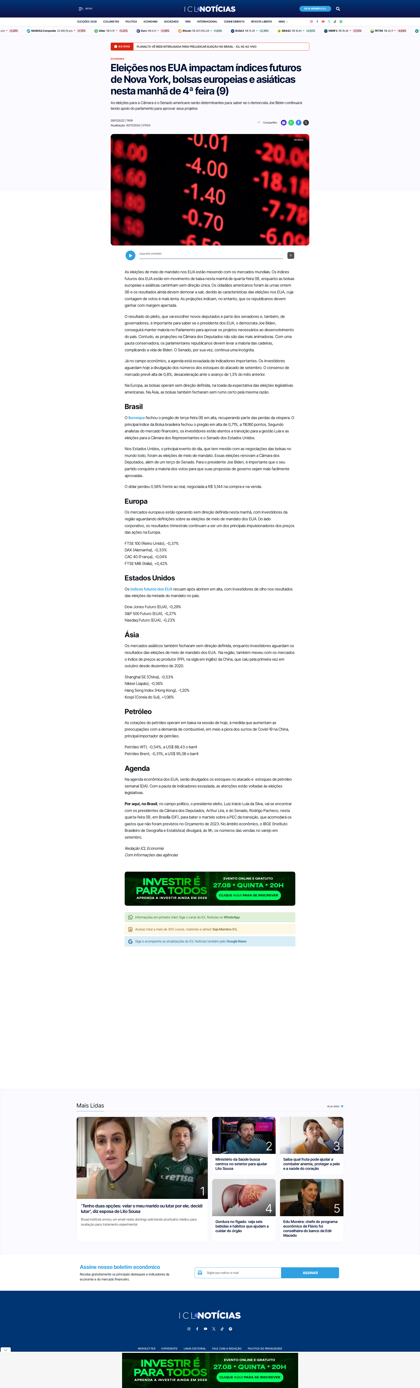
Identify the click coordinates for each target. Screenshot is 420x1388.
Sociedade (171, 21)
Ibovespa (136, 417)
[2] (244, 1135)
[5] (311, 1197)
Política (131, 21)
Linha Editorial (195, 1348)
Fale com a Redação (227, 1348)
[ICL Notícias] (210, 9)
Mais (282, 21)
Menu (89, 8)
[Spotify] (341, 21)
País (188, 21)
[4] (244, 1197)
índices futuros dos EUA (151, 589)
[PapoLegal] (284, 122)
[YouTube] (323, 21)
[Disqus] (210, 1013)
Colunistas (111, 21)
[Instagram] (311, 21)
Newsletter (146, 1348)
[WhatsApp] (291, 122)
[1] (142, 1157)
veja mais (333, 1106)
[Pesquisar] (338, 8)
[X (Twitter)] (329, 21)
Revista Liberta (261, 21)
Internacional (207, 21)
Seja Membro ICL (315, 8)
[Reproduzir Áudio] (130, 255)
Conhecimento (234, 21)
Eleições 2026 (87, 21)
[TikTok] (335, 21)
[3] (311, 1135)
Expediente (169, 1348)
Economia (151, 21)
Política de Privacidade (265, 1348)
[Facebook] (317, 21)
